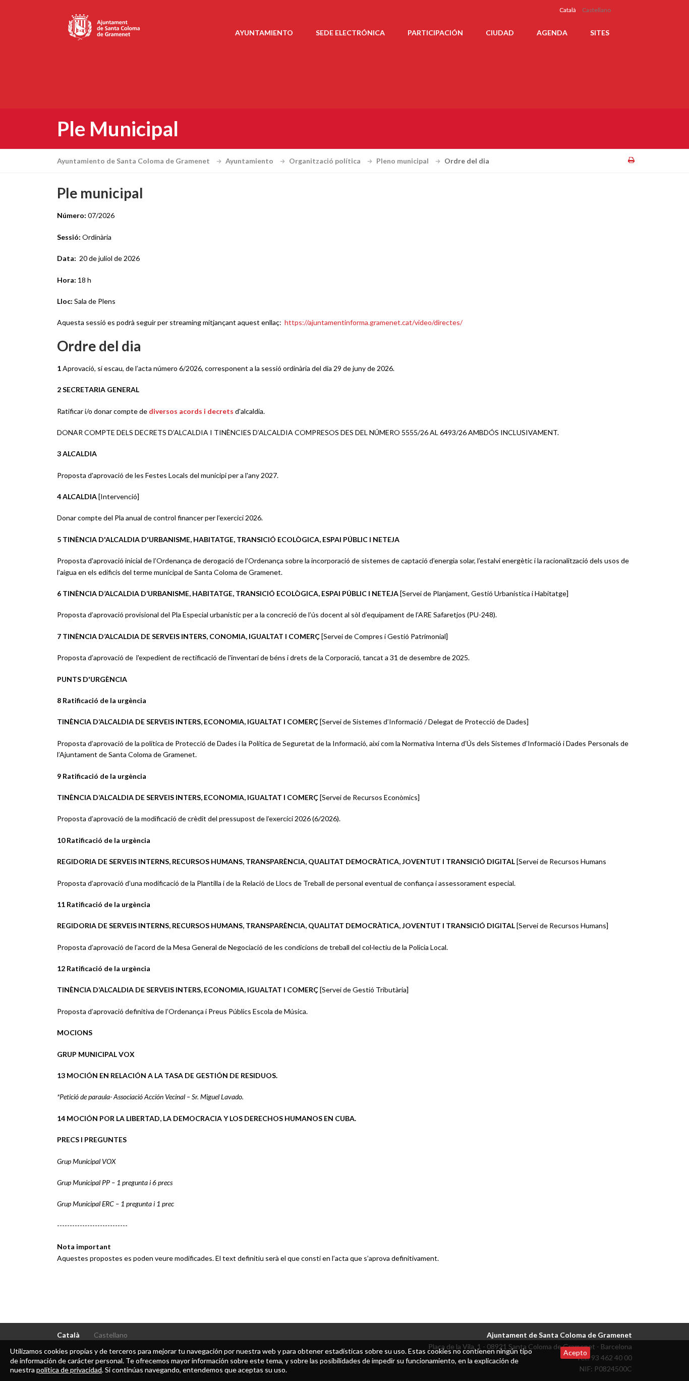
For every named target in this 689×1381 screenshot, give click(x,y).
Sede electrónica (350, 32)
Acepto (575, 1352)
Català (567, 10)
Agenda (552, 32)
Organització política (325, 160)
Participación (435, 32)
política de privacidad (69, 1369)
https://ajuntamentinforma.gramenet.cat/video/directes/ (373, 322)
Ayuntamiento (264, 32)
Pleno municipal (403, 160)
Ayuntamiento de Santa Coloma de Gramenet (134, 160)
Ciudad (500, 32)
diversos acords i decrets (190, 411)
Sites (599, 32)
